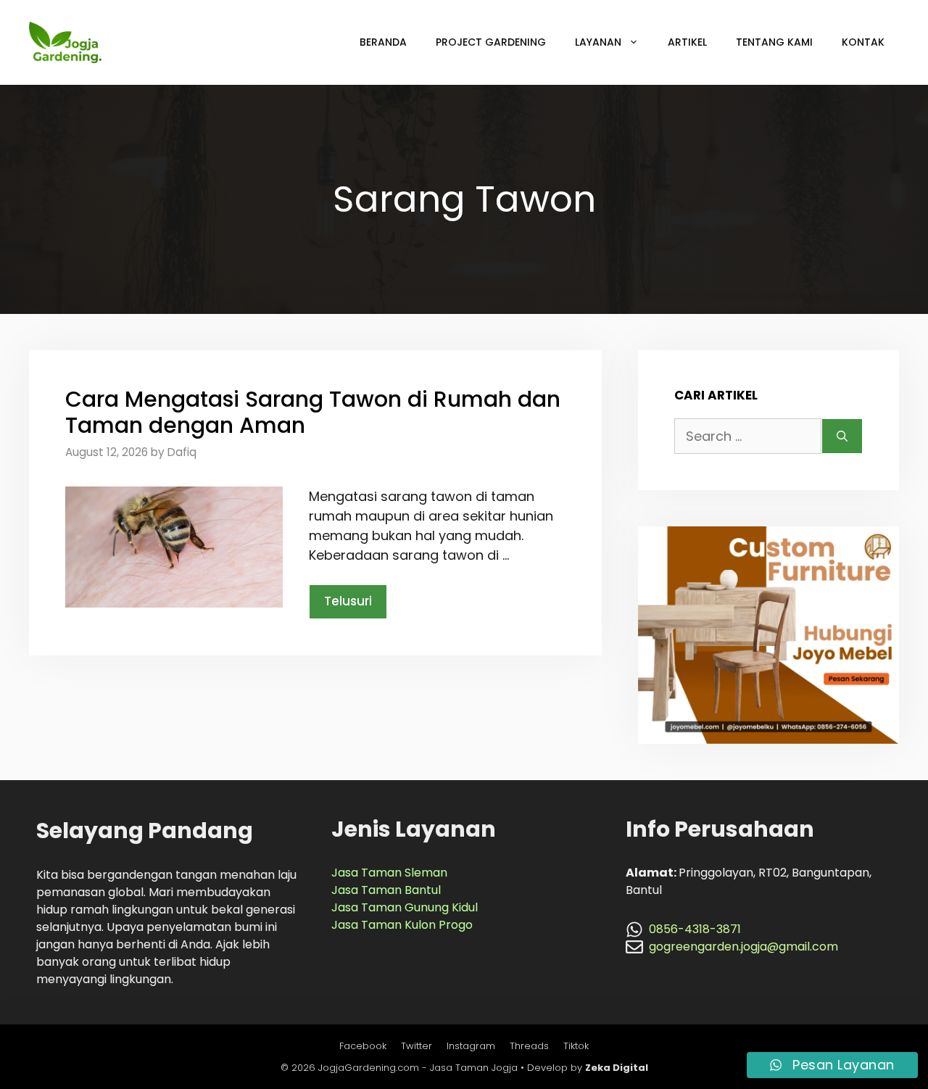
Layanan (598, 42)
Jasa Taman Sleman (389, 872)
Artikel (687, 42)
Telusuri (348, 601)
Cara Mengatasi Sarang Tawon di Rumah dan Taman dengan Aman (312, 412)
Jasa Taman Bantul (386, 890)
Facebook (362, 1046)
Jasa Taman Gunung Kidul (404, 907)
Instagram (471, 1046)
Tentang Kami (774, 42)
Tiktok (576, 1046)
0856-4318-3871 (695, 929)
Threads (529, 1046)
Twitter (416, 1046)
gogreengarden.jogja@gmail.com (743, 946)
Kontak (863, 42)
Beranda (383, 42)
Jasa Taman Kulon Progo (402, 924)
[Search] (842, 436)
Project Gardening (491, 42)
